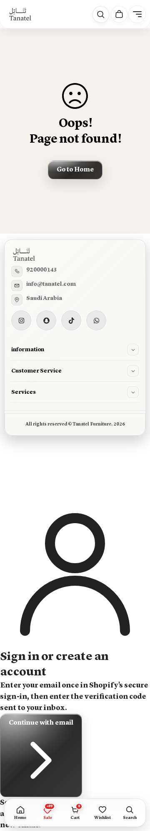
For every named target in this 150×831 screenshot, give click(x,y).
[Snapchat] (46, 320)
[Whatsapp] (96, 320)
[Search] (100, 14)
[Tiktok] (71, 320)
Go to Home (75, 169)
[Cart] (119, 14)
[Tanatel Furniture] (20, 14)
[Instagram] (21, 320)
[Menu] (137, 14)
